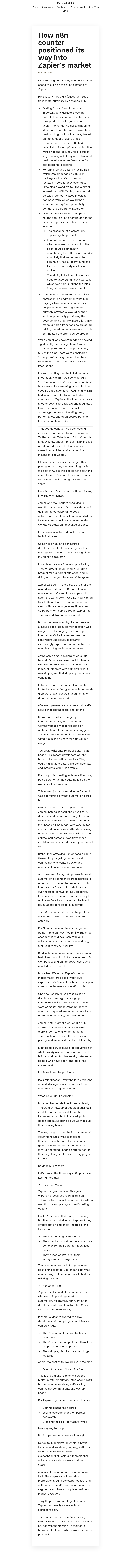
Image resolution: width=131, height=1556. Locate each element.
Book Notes (47, 7)
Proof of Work (77, 7)
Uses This (93, 7)
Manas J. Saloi (65, 3)
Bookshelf (62, 7)
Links (65, 11)
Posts (35, 7)
